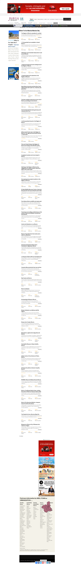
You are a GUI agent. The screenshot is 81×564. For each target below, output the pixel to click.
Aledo (28, 507)
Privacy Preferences (43, 560)
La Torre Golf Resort (22, 518)
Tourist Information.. (38, 49)
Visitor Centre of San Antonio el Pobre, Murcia (30, 356)
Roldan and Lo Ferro (22, 534)
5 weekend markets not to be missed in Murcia (30, 155)
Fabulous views (37, 117)
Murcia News (11, 23)
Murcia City (30, 197)
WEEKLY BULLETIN (24, 14)
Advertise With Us (51, 561)
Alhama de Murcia (40, 19)
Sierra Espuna (29, 526)
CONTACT (12, 14)
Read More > (40, 37)
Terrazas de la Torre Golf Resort (22, 544)
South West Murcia (29, 503)
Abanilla (29, 186)
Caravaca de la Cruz (35, 510)
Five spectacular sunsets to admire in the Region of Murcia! (30, 180)
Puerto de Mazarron (28, 523)
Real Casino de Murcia (26, 278)
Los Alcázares (52, 19)
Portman (21, 532)
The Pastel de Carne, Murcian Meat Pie (30, 414)
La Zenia (48, 539)
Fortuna (34, 514)
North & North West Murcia (36, 504)
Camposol (28, 511)
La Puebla (21, 516)
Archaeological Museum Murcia (28, 299)
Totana (28, 527)
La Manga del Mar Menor (22, 514)
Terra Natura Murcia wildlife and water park (31, 201)
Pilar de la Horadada (21, 528)
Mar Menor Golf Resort (23, 526)
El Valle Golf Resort (42, 513)
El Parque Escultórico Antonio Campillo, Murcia (30, 368)
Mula (34, 517)
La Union (21, 519)
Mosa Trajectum (43, 522)
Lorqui (41, 518)
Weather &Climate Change (17, 23)
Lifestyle (35, 23)
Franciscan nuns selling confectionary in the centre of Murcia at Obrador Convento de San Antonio (31, 213)
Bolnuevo (28, 510)
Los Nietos (22, 523)
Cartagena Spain (33, 549)
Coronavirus (38, 549)
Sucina (41, 527)
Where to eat (37, 60)
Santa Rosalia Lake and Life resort (22, 540)
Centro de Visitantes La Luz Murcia (29, 224)
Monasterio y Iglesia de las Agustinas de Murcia (30, 333)
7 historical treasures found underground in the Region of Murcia (31, 65)
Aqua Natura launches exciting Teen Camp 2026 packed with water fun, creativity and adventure (31, 88)
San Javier (61, 19)
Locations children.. (38, 208)
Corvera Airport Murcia (44, 549)
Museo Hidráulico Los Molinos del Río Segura (30, 311)
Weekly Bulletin (42, 550)
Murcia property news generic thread (33, 550)
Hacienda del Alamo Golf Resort (29, 517)
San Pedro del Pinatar (22, 538)
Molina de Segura (42, 520)
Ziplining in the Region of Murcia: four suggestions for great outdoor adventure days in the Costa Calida (30, 168)
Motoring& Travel (30, 23)
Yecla (34, 518)
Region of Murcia (31, 39)
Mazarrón (57, 19)
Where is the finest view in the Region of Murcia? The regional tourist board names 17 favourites (31, 133)
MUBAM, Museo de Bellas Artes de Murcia (31, 380)
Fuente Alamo (29, 515)
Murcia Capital (23, 83)
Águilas (35, 19)
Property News (42, 23)
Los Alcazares (22, 520)
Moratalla (35, 516)
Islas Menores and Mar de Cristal (22, 510)
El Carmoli (22, 508)
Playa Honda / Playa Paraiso (22, 531)
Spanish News (50, 23)
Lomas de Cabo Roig (49, 541)
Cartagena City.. (37, 72)
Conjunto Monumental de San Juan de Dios (31, 267)
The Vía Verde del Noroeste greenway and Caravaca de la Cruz (31, 110)
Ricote (41, 526)
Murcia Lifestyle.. (37, 95)
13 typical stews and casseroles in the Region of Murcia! (30, 76)
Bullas (34, 507)
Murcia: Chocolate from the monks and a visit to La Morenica (30, 234)
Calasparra (35, 508)
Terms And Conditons (34, 561)
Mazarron (28, 520)
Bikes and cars (37, 39)
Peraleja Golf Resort (42, 525)
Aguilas (28, 505)
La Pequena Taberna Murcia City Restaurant (31, 256)
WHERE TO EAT (37, 152)
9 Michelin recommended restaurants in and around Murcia (31, 53)
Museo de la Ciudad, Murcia (27, 322)
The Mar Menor (22, 503)
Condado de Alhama (29, 513)
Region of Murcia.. (38, 83)
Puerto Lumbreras (28, 525)
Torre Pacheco (22, 546)
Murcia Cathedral (25, 289)
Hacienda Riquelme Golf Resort (42, 516)
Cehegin (34, 511)
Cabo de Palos (30, 163)
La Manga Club (22, 512)
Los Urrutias (22, 524)
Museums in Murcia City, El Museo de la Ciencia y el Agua (30, 425)
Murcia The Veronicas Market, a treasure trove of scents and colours (30, 403)
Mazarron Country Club (49, 527)
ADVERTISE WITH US (18, 14)
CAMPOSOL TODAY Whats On (25, 549)
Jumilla (45, 19)
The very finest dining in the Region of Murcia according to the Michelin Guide (30, 145)
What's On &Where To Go (23, 23)
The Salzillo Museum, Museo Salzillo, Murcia (30, 344)
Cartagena (22, 507)
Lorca (48, 19)
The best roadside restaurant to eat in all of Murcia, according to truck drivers (31, 100)
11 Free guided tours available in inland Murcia (30, 43)
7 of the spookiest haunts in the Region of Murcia (31, 122)
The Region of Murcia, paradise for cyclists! (31, 33)
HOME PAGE (23, 186)
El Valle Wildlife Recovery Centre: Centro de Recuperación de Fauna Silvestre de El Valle (31, 190)
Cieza (34, 513)
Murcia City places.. (38, 306)
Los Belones (22, 522)
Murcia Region (23, 39)
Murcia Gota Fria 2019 (23, 550)
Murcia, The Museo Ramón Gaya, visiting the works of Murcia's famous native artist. (31, 391)
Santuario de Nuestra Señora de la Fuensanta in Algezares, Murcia (29, 245)
